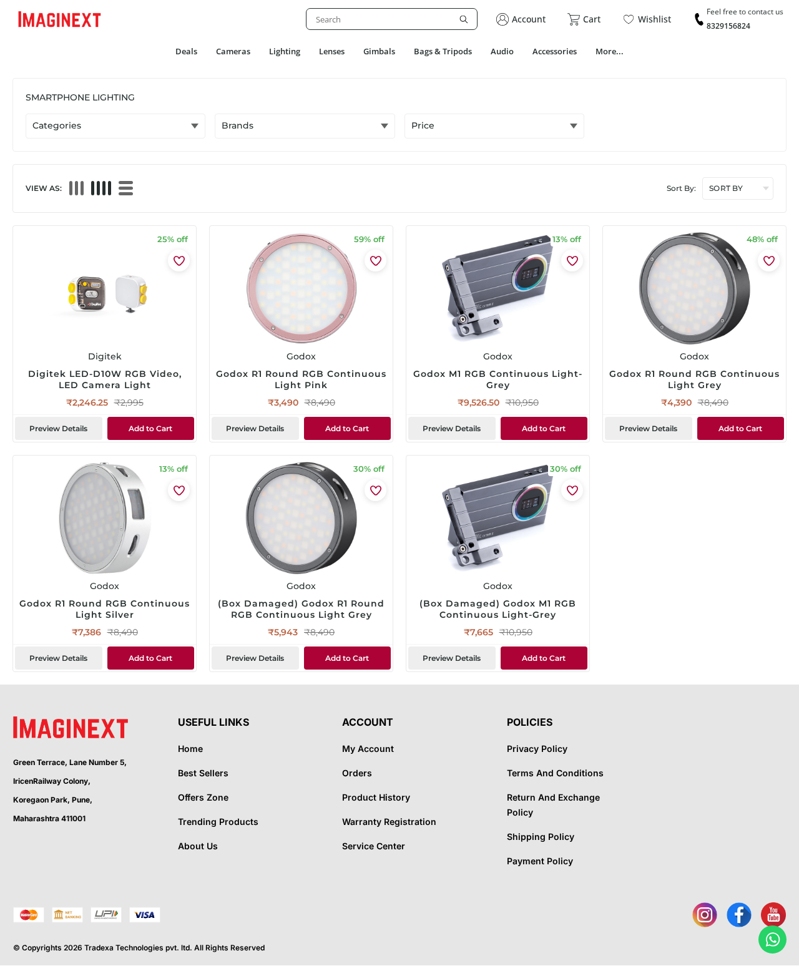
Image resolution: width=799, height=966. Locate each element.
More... (610, 51)
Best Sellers (203, 773)
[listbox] (392, 19)
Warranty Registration (389, 821)
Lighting (284, 51)
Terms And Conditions (555, 773)
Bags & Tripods (443, 51)
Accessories (554, 51)
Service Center (373, 846)
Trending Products (218, 821)
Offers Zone (203, 797)
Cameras (233, 51)
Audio (502, 51)
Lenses (332, 51)
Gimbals (379, 51)
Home (190, 748)
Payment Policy (540, 861)
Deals (186, 51)
